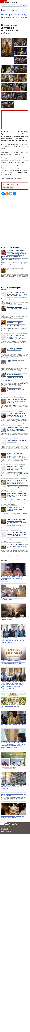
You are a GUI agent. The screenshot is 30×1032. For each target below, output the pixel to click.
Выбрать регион (4, 829)
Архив (10, 15)
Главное (4, 15)
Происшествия (6, 17)
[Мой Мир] (14, 193)
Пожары (15, 17)
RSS (11, 831)
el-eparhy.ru (6, 108)
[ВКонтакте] (3, 193)
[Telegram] (10, 193)
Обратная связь (4, 828)
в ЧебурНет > (24, 17)
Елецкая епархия (15, 184)
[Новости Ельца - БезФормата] (8, 2)
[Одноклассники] (7, 193)
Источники (17, 15)
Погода (24, 15)
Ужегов (3, 160)
